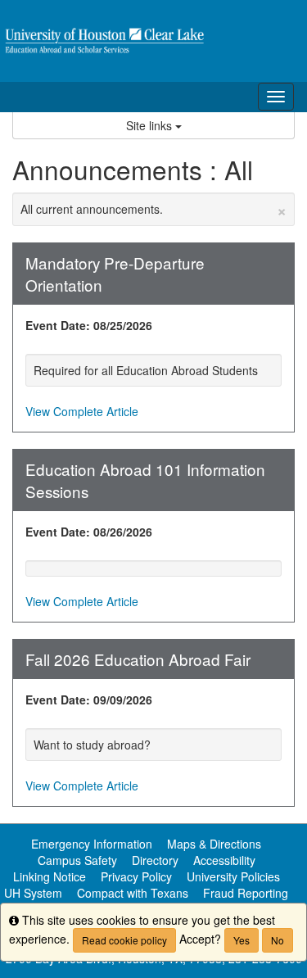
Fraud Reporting (245, 893)
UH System (33, 893)
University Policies (233, 876)
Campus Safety (77, 860)
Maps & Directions (214, 843)
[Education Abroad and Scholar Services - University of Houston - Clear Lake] (153, 41)
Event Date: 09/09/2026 (88, 699)
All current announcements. (153, 209)
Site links (150, 125)
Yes (241, 940)
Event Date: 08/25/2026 (88, 325)
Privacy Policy (136, 876)
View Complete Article (81, 411)
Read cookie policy (124, 940)
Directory (155, 860)
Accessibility (224, 860)
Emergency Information (91, 843)
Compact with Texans (132, 893)
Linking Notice (49, 876)
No (277, 940)
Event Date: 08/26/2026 (88, 531)
